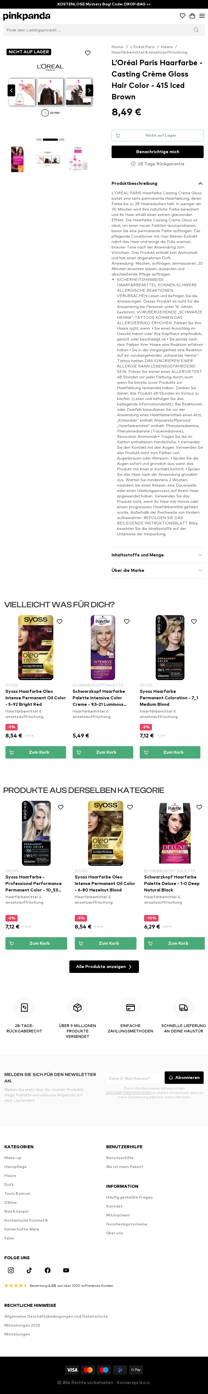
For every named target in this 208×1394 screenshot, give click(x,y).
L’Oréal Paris (142, 47)
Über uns (114, 1233)
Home (120, 47)
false (9, 1238)
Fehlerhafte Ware (21, 1229)
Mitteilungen (17, 1334)
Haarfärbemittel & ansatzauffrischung (149, 52)
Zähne (10, 1203)
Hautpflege (15, 1167)
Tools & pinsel (17, 1194)
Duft (9, 1185)
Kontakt (114, 1206)
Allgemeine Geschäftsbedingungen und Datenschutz (56, 1316)
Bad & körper (16, 1211)
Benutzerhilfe (120, 1158)
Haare (167, 47)
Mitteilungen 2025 (22, 1325)
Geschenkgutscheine (126, 1224)
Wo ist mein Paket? (124, 1167)
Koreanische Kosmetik (26, 1220)
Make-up (12, 1158)
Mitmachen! (118, 1215)
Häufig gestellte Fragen (129, 1197)
